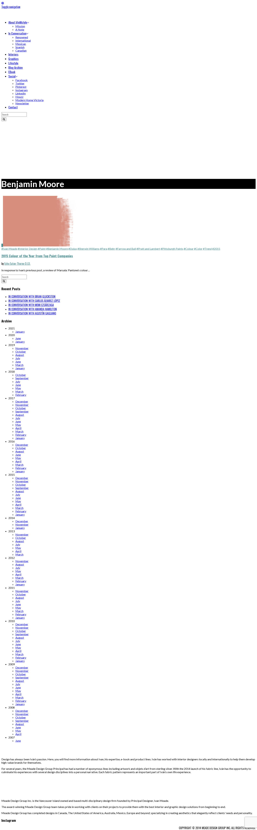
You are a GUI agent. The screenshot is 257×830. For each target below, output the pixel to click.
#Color (198, 248)
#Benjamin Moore (57, 248)
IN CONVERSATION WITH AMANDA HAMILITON (32, 309)
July (17, 358)
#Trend (207, 248)
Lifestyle (13, 63)
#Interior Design (27, 248)
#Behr (111, 248)
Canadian (21, 50)
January (20, 331)
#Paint (42, 248)
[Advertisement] (128, 147)
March (19, 365)
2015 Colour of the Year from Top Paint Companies (37, 255)
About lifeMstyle (17, 22)
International (23, 40)
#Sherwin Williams (88, 248)
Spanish (19, 47)
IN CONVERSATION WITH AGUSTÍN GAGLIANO (32, 313)
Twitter (19, 83)
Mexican (20, 44)
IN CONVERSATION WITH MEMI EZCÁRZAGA (31, 305)
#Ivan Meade (9, 248)
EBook (11, 72)
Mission (20, 26)
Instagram (21, 90)
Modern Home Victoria (29, 100)
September (22, 378)
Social (12, 76)
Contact (13, 107)
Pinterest (20, 86)
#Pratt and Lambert (148, 248)
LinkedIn (20, 93)
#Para (103, 248)
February (20, 394)
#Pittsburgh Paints (172, 248)
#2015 (216, 248)
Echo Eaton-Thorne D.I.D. (17, 263)
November (21, 348)
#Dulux (72, 248)
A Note (19, 29)
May (18, 388)
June (18, 338)
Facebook (21, 80)
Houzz (19, 96)
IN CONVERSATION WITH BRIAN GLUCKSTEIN (31, 296)
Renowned (21, 37)
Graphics (13, 59)
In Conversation (17, 33)
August (19, 355)
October (20, 351)
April (18, 428)
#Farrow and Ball (126, 248)
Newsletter (22, 103)
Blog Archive (15, 67)
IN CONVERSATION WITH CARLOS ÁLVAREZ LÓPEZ (34, 301)
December (21, 401)
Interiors (13, 54)
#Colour (189, 248)
